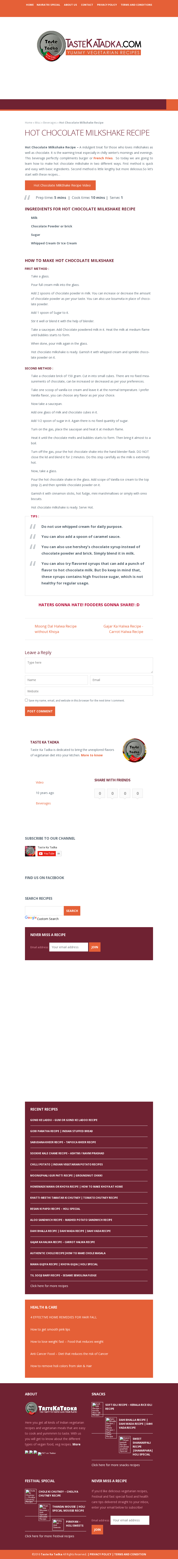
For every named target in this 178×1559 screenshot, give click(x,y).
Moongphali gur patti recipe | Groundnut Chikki (66, 1175)
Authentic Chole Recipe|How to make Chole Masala (67, 1253)
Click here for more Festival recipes (49, 1536)
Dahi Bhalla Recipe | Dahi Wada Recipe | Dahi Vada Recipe (70, 1231)
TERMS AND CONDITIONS (136, 4)
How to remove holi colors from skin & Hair (61, 1366)
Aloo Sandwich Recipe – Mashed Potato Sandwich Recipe (71, 1220)
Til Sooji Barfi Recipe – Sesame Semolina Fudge (63, 1275)
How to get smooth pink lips (50, 1329)
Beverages (50, 122)
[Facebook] (75, 12)
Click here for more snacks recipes (116, 1465)
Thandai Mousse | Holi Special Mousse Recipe (68, 1508)
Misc (38, 122)
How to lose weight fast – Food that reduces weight (67, 1341)
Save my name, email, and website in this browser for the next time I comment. (77, 700)
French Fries (103, 158)
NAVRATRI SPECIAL (48, 4)
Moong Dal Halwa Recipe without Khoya (56, 629)
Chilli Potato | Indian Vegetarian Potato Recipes (66, 1164)
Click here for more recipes (49, 1286)
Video (40, 782)
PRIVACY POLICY (107, 4)
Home (30, 4)
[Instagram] (88, 12)
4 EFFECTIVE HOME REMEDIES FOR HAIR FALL (63, 1317)
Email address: (39, 947)
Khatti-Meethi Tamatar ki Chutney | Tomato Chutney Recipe (74, 1198)
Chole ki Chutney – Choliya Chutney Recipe (58, 1493)
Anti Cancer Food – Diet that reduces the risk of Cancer (69, 1354)
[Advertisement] (89, 81)
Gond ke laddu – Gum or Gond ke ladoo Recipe (63, 1120)
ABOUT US (70, 4)
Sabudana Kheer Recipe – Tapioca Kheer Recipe (63, 1142)
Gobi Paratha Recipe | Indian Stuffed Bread (61, 1131)
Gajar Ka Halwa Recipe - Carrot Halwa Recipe (123, 629)
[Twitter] (95, 12)
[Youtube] (101, 12)
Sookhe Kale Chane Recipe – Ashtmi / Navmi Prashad (67, 1153)
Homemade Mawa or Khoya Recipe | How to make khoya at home (76, 1186)
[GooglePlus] (82, 12)
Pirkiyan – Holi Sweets (74, 1523)
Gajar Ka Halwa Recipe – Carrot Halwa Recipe (62, 1242)
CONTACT (87, 4)
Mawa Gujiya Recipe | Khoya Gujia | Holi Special (64, 1264)
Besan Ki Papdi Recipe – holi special (55, 1209)
